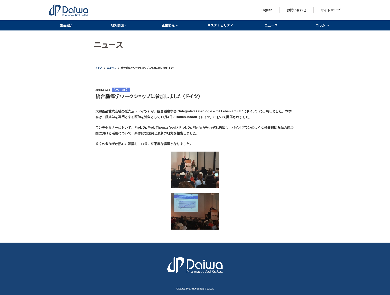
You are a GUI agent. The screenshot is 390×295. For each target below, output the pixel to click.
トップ (98, 67)
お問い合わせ (296, 10)
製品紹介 (66, 25)
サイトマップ (330, 10)
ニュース (271, 25)
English (266, 10)
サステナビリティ (220, 25)
